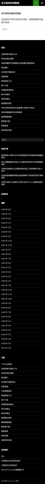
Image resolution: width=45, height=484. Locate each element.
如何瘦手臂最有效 (8, 72)
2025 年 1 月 (6, 285)
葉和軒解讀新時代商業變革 (11, 112)
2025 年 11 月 (6, 245)
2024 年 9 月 (6, 303)
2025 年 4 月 (6, 272)
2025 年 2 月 (6, 281)
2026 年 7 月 (6, 214)
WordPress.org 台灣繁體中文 (12, 470)
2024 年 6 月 (6, 317)
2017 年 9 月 (6, 348)
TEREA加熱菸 (6, 364)
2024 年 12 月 (6, 290)
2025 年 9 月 (6, 250)
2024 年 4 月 (6, 325)
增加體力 (4, 67)
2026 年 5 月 (6, 223)
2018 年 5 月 (6, 334)
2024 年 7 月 (6, 312)
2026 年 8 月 (6, 209)
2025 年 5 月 (6, 267)
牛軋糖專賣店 (6, 391)
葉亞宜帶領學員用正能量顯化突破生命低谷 (17, 108)
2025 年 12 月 (6, 241)
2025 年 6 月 (6, 263)
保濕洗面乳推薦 (7, 59)
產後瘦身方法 (6, 81)
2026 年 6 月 (6, 218)
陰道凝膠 (4, 436)
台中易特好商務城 (10, 3)
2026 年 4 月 (6, 227)
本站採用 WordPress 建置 (9, 481)
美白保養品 (5, 94)
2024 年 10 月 (6, 299)
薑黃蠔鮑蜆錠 (6, 117)
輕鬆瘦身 (4, 126)
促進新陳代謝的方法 (9, 54)
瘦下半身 (4, 85)
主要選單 (42, 3)
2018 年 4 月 (6, 339)
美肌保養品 (5, 99)
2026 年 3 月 (6, 232)
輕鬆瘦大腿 (5, 121)
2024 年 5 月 (6, 321)
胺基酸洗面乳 (6, 103)
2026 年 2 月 (6, 236)
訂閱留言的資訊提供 (9, 465)
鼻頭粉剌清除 (6, 130)
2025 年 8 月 (6, 254)
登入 (3, 456)
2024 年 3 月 (6, 330)
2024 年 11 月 (6, 294)
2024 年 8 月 (6, 308)
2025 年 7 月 (6, 259)
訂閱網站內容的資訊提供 (10, 461)
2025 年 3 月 (6, 276)
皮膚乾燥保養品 (7, 90)
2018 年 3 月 (6, 343)
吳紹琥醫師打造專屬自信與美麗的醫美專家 (17, 63)
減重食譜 (4, 76)
